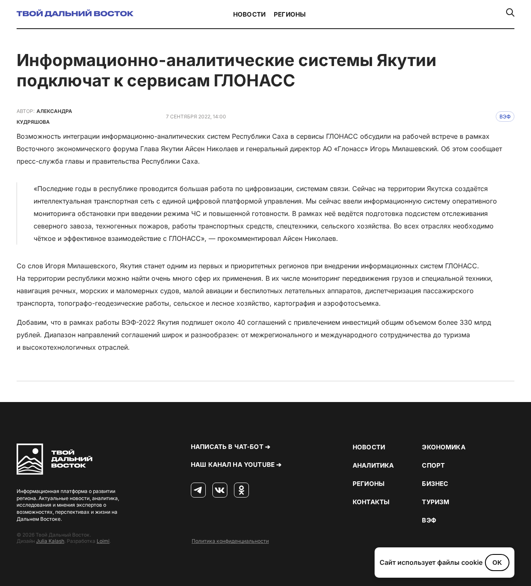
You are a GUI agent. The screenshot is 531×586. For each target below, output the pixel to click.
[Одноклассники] (241, 490)
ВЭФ (505, 116)
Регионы (290, 14)
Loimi (103, 541)
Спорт (433, 465)
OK (497, 562)
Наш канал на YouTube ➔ (236, 464)
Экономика (443, 447)
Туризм (435, 502)
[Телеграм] (198, 490)
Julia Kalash (50, 541)
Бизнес (435, 484)
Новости (249, 14)
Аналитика (373, 465)
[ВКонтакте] (219, 490)
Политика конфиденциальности (230, 541)
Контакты (371, 502)
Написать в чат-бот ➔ (230, 447)
